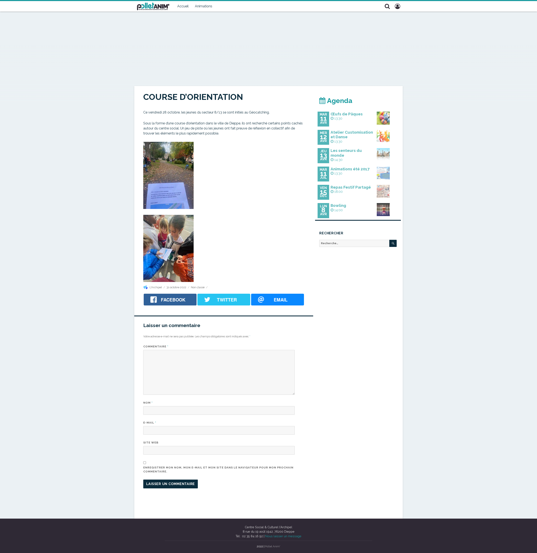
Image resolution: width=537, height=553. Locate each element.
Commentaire (155, 346)
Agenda (339, 100)
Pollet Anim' (272, 546)
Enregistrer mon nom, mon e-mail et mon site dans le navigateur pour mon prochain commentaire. (218, 469)
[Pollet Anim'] (153, 6)
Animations (203, 6)
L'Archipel (156, 287)
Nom (148, 402)
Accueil (183, 6)
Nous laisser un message (283, 536)
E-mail (149, 422)
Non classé (198, 287)
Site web (150, 442)
